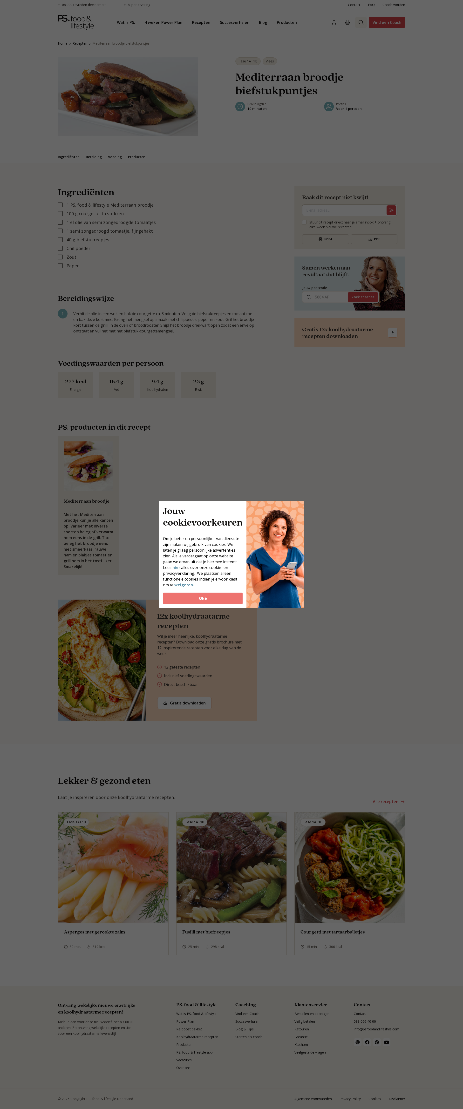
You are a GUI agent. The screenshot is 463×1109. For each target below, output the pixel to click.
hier (176, 567)
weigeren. (184, 585)
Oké (203, 598)
